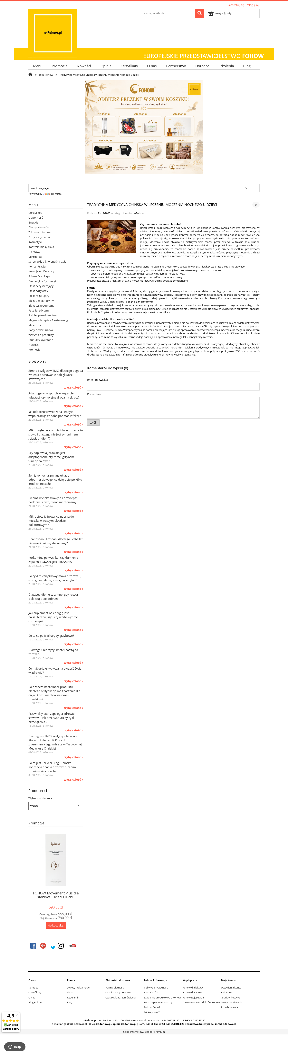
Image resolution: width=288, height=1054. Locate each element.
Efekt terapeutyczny (41, 305)
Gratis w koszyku (231, 997)
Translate (56, 194)
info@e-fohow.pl (225, 1024)
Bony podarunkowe (41, 330)
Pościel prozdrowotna (42, 315)
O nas (31, 997)
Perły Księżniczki (39, 237)
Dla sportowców (38, 227)
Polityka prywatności (156, 987)
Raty (69, 1002)
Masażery (34, 325)
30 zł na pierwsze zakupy (158, 1002)
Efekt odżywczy (38, 291)
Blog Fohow (35, 1002)
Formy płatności (114, 987)
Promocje (34, 349)
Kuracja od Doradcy (41, 271)
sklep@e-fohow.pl (100, 1024)
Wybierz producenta (40, 798)
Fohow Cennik (152, 1007)
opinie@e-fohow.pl (124, 1024)
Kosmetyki (35, 242)
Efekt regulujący (38, 296)
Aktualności (151, 992)
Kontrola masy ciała (41, 247)
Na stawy (34, 252)
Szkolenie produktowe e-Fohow (162, 997)
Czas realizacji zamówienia (120, 997)
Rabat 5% (226, 992)
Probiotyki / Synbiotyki (42, 281)
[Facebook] (33, 945)
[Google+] (43, 946)
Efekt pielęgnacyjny (41, 301)
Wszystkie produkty (41, 335)
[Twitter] (53, 947)
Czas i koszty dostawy (118, 992)
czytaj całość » (73, 387)
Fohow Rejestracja (193, 997)
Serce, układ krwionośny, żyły (47, 261)
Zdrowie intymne (39, 232)
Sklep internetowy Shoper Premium (144, 1031)
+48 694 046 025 (175, 1024)
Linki (69, 992)
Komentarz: (94, 394)
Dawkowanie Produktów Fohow (201, 1002)
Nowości (33, 345)
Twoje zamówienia (231, 1002)
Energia (33, 222)
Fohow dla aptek (192, 992)
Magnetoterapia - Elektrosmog (48, 320)
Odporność (35, 217)
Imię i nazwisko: (97, 380)
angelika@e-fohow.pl (73, 1024)
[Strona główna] (52, 32)
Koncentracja (37, 266)
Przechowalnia (229, 1007)
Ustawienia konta (231, 987)
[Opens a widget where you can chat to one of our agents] (14, 1047)
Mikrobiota (35, 257)
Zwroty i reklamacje (78, 987)
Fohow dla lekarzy (193, 987)
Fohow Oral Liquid (40, 276)
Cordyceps (35, 213)
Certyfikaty (34, 992)
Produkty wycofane (40, 340)
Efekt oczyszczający (40, 286)
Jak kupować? (152, 1012)
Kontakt (33, 987)
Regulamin (73, 997)
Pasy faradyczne (39, 310)
